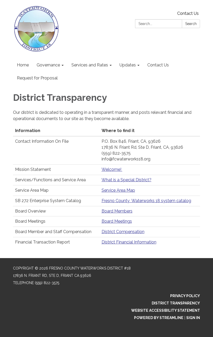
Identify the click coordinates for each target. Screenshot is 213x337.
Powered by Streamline (158, 318)
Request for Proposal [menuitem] (37, 78)
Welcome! (112, 169)
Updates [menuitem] (127, 65)
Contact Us (188, 13)
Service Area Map (118, 190)
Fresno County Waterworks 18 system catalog (146, 200)
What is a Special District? (126, 179)
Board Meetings (117, 221)
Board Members (117, 211)
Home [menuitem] (23, 65)
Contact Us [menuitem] (158, 65)
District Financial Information (129, 242)
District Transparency (176, 303)
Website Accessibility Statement (165, 310)
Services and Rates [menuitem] (89, 65)
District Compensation (123, 231)
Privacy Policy (185, 296)
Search (191, 24)
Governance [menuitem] (48, 65)
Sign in (193, 318)
